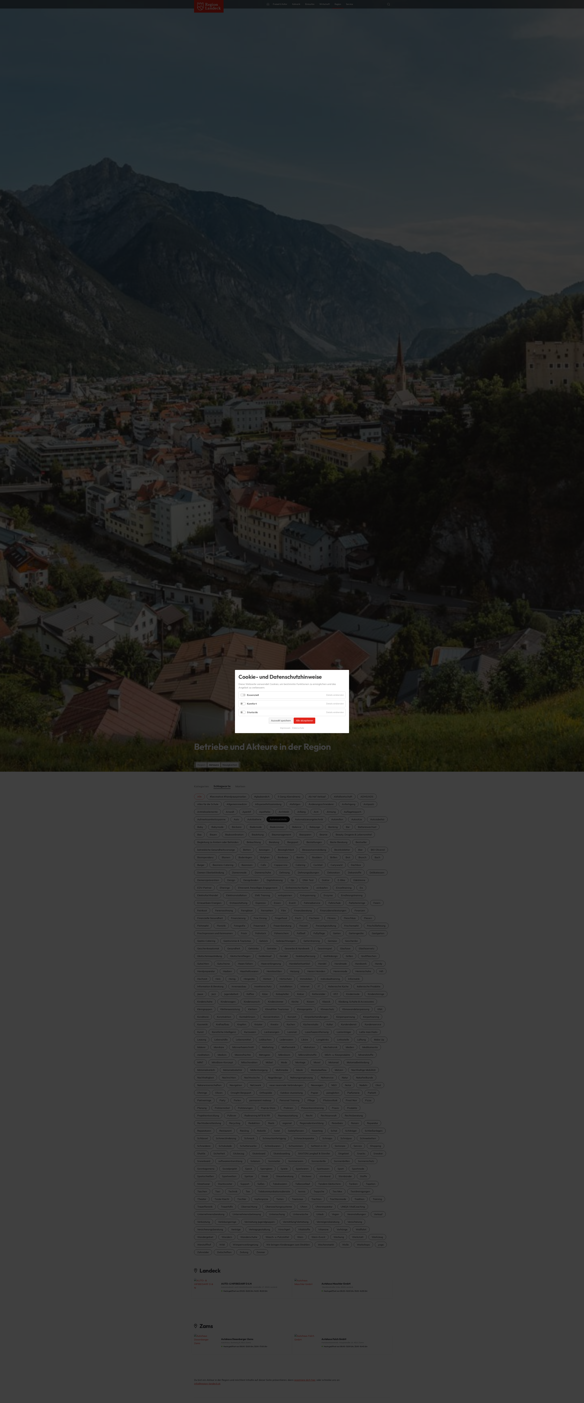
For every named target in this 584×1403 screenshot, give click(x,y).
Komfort (252, 703)
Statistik (252, 712)
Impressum (285, 728)
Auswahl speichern (281, 720)
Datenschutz (298, 728)
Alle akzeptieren (304, 720)
